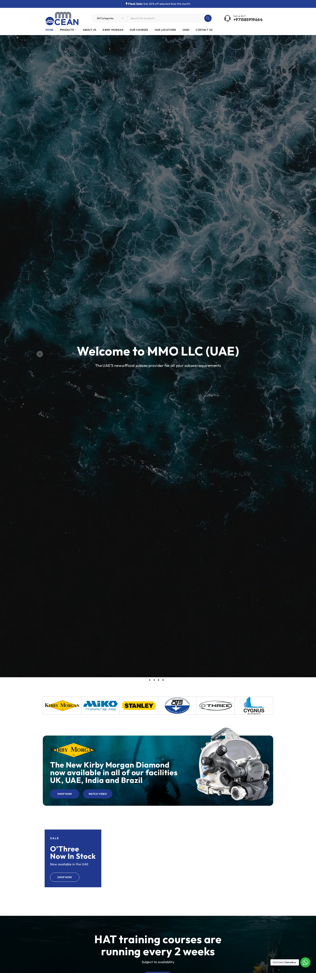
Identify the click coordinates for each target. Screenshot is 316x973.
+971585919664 (247, 19)
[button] (40, 354)
